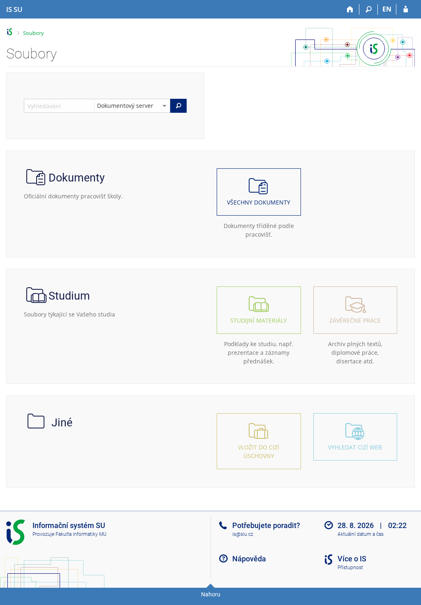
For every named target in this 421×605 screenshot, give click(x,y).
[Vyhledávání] (368, 9)
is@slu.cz (242, 534)
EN (386, 9)
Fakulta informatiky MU (81, 534)
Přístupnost (350, 567)
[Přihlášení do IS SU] (405, 9)
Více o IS (352, 558)
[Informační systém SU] (9, 31)
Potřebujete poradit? (266, 525)
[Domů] (350, 9)
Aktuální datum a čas (361, 534)
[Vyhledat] (178, 106)
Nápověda (249, 558)
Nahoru (210, 594)
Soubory (33, 33)
